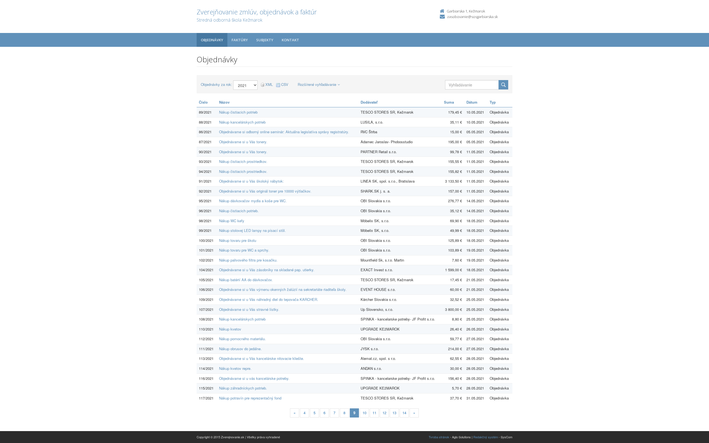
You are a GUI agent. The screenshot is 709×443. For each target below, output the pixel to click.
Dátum (471, 102)
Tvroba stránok (439, 437)
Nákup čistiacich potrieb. (239, 210)
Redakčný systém (485, 437)
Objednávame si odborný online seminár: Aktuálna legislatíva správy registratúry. (284, 131)
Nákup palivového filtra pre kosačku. (248, 260)
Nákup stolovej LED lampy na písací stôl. (252, 230)
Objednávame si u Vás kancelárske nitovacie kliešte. (261, 358)
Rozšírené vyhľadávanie (317, 84)
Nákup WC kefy (231, 220)
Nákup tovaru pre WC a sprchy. (244, 250)
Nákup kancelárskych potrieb (242, 122)
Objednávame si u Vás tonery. (243, 141)
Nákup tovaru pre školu (237, 240)
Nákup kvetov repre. (235, 368)
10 (364, 412)
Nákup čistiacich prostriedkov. (243, 161)
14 (404, 412)
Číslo (203, 102)
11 (374, 412)
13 (394, 412)
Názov (224, 102)
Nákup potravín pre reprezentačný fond (250, 398)
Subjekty (264, 39)
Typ (493, 102)
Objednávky (212, 39)
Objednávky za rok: (216, 84)
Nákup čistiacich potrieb (238, 112)
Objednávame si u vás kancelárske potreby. (254, 378)
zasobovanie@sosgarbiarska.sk (472, 16)
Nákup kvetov (230, 329)
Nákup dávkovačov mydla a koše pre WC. (253, 200)
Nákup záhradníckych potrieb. (243, 388)
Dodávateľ (369, 102)
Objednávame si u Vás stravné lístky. (249, 309)
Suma (449, 102)
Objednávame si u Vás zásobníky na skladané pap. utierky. (266, 269)
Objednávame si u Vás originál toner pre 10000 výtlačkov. (265, 191)
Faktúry (240, 39)
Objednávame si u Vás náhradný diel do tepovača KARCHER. (268, 299)
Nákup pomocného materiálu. (242, 338)
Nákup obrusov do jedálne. (240, 348)
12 (384, 412)
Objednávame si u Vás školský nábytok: (251, 181)
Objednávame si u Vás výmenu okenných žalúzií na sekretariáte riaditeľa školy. (282, 289)
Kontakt (290, 39)
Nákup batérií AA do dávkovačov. (246, 279)
